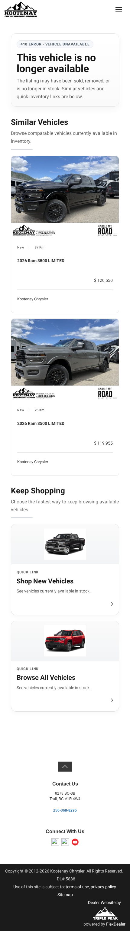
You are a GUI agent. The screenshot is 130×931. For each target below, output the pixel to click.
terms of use (77, 886)
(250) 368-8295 (96, 9)
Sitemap (65, 894)
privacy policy (103, 886)
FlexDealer (115, 924)
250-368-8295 (65, 810)
